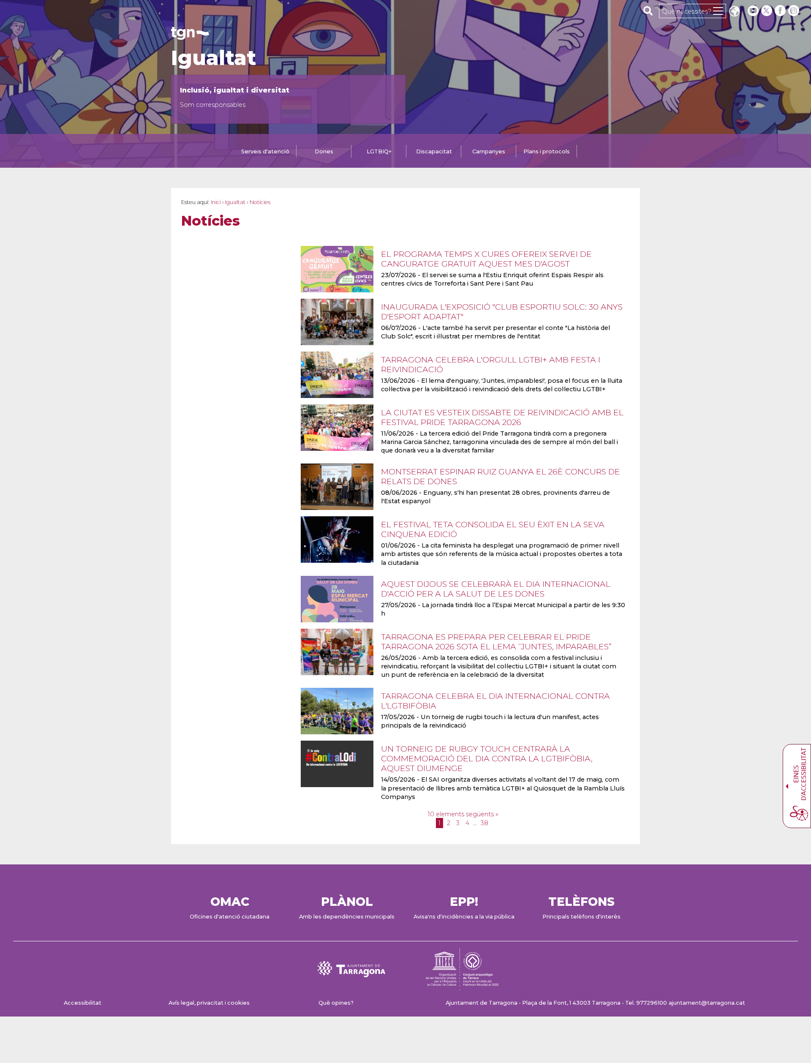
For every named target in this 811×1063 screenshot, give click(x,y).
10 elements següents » (463, 814)
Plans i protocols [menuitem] (546, 151)
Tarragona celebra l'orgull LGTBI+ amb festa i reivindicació (490, 364)
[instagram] (794, 10)
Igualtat (213, 58)
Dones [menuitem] (324, 151)
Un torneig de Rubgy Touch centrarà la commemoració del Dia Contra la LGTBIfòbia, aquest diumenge (487, 758)
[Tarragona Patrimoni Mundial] (462, 986)
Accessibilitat (82, 1003)
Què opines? (336, 1003)
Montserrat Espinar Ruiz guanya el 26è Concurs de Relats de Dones (500, 476)
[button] (734, 12)
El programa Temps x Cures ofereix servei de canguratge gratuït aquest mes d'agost (486, 259)
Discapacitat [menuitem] (434, 151)
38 (484, 823)
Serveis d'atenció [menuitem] (265, 151)
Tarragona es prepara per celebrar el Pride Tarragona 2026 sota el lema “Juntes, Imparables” (496, 641)
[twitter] (767, 10)
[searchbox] (648, 10)
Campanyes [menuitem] (488, 151)
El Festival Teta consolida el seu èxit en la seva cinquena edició (492, 529)
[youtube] (753, 10)
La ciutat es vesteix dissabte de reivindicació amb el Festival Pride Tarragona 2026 (502, 417)
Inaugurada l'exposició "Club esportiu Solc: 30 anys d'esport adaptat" (502, 312)
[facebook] (781, 10)
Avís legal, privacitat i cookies (209, 1003)
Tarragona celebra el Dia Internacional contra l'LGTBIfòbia (495, 701)
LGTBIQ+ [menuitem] (379, 151)
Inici (216, 202)
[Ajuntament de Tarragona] (190, 36)
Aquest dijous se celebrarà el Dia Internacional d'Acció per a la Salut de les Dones (495, 589)
